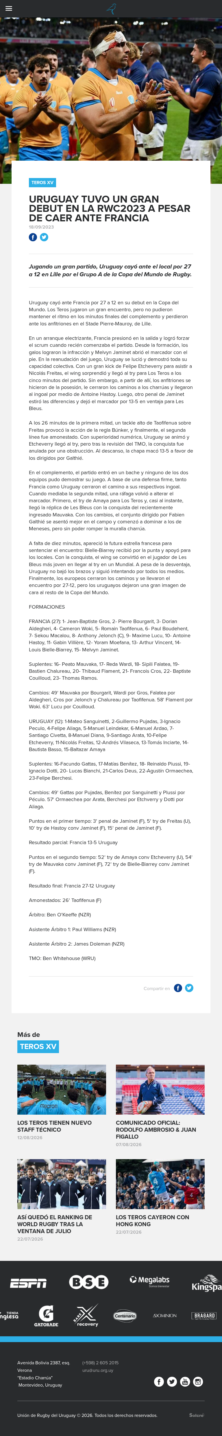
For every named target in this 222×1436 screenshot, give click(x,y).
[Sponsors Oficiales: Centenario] (85, 1315)
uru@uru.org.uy (97, 1370)
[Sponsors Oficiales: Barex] (46, 1315)
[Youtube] (185, 1383)
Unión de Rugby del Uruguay (111, 8)
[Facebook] (159, 1383)
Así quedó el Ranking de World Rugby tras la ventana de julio (54, 1224)
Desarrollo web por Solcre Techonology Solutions (197, 1415)
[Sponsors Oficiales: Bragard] (164, 1315)
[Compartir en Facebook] (33, 238)
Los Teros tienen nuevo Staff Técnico (54, 1126)
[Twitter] (172, 1383)
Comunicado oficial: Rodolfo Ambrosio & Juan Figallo (156, 1130)
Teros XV (42, 183)
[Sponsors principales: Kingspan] (178, 1283)
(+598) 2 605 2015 (100, 1363)
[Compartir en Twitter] (44, 238)
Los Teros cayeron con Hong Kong (152, 1221)
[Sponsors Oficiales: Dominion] (125, 1315)
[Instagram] (198, 1383)
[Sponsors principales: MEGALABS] (117, 1283)
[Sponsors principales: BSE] (57, 1283)
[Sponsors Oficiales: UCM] (204, 1315)
